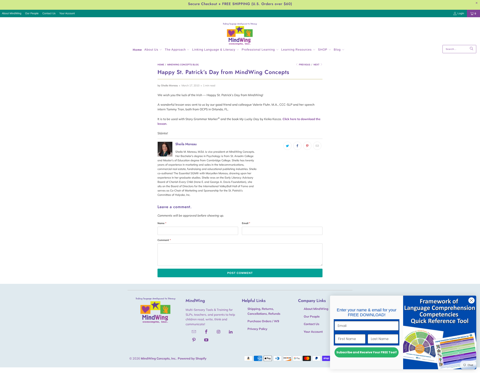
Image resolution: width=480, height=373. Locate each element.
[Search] (471, 49)
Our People (32, 13)
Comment (164, 239)
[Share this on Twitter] (287, 146)
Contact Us (49, 13)
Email (246, 223)
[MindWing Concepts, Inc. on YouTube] (206, 340)
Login (461, 13)
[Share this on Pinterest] (307, 146)
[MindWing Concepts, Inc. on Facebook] (206, 332)
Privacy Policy (257, 329)
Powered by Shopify (192, 358)
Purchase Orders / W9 (263, 321)
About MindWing (11, 13)
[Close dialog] (471, 300)
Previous (304, 64)
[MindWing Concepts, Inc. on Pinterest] (194, 340)
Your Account (67, 13)
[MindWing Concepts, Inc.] (240, 32)
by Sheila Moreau (168, 85)
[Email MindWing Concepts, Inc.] (194, 332)
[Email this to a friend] (317, 146)
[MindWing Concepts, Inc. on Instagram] (218, 332)
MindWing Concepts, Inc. (158, 358)
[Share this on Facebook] (297, 146)
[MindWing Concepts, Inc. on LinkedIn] (231, 332)
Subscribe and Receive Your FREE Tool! (366, 352)
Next (317, 64)
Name (162, 223)
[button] (153, 50)
